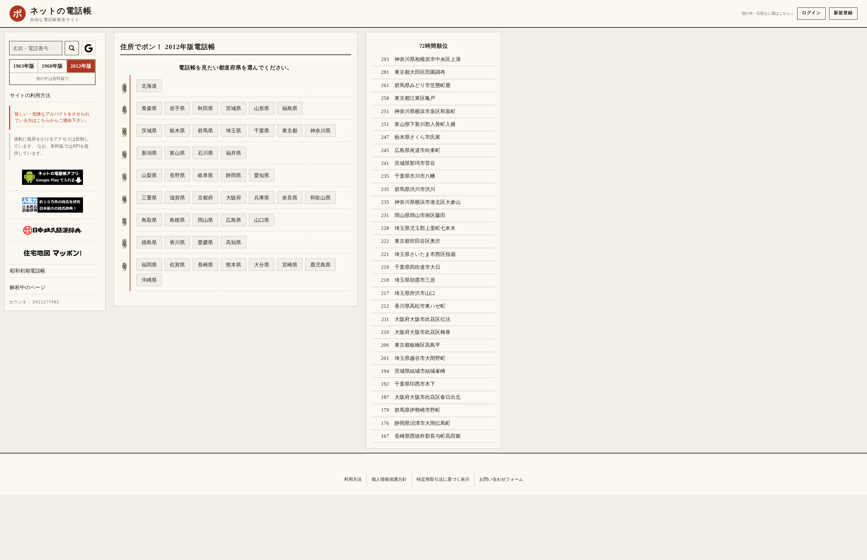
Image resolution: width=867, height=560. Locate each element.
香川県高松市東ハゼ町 (420, 306)
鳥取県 (149, 220)
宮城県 (233, 108)
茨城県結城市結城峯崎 (420, 371)
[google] (88, 48)
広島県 (233, 220)
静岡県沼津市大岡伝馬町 (422, 423)
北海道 (149, 86)
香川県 (177, 242)
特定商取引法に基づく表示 (443, 479)
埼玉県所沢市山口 (415, 293)
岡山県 (205, 220)
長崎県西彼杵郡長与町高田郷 (428, 436)
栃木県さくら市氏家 (417, 137)
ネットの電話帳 (61, 10)
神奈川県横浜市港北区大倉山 (428, 202)
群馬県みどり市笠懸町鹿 (422, 85)
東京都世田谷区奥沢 (417, 241)
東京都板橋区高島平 (417, 345)
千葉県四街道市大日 (417, 267)
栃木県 (177, 130)
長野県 (177, 175)
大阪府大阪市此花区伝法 (422, 319)
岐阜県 (205, 175)
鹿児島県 (320, 264)
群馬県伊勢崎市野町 (417, 410)
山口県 (261, 220)
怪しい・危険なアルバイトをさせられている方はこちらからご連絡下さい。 (52, 117)
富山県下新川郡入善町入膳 (425, 124)
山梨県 (149, 175)
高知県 (233, 242)
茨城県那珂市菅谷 (415, 163)
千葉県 (261, 130)
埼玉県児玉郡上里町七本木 (425, 228)
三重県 (149, 197)
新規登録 (843, 12)
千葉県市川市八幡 (415, 176)
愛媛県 (205, 242)
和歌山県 (320, 197)
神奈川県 (320, 130)
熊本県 (233, 264)
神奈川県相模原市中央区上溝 (428, 59)
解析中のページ (27, 287)
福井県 (233, 153)
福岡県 (149, 264)
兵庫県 (261, 197)
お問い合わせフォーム (501, 479)
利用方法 (353, 479)
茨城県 (149, 130)
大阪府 (233, 197)
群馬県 (205, 130)
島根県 (177, 220)
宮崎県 (289, 264)
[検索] (72, 48)
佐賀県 (177, 264)
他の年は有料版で (52, 78)
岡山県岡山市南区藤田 (420, 215)
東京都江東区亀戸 (415, 98)
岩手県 (177, 108)
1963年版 (23, 66)
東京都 (289, 130)
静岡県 (233, 175)
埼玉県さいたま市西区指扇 (425, 254)
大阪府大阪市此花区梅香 (422, 332)
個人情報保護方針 (389, 479)
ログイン (811, 12)
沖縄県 (149, 280)
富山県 (177, 153)
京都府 (205, 197)
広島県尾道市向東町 (417, 150)
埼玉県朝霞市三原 (415, 280)
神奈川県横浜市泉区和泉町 (425, 111)
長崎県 (205, 264)
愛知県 (261, 175)
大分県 (261, 264)
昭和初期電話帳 (27, 271)
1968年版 (52, 66)
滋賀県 (177, 197)
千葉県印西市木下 (415, 384)
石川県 (205, 153)
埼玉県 (233, 130)
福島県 (289, 108)
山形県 (261, 108)
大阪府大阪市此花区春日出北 (428, 397)
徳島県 (149, 242)
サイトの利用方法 (30, 95)
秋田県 (205, 108)
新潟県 (149, 153)
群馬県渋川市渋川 (415, 189)
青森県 (149, 108)
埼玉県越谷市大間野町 (420, 358)
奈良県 (289, 197)
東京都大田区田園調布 (420, 72)
